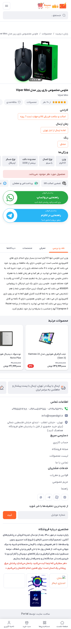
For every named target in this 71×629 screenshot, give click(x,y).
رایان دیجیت (62, 33)
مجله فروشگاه (60, 449)
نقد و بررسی (59, 248)
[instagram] (65, 497)
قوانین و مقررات (59, 475)
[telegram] (49, 497)
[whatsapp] (41, 497)
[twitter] (57, 497)
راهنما (64, 488)
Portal (24, 614)
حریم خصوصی (60, 482)
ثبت (9, 515)
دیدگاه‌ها (11, 248)
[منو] (6, 5)
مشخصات (27, 248)
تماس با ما (61, 462)
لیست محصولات (59, 456)
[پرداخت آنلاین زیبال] (35, 597)
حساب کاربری (60, 442)
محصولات (47, 33)
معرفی (42, 248)
